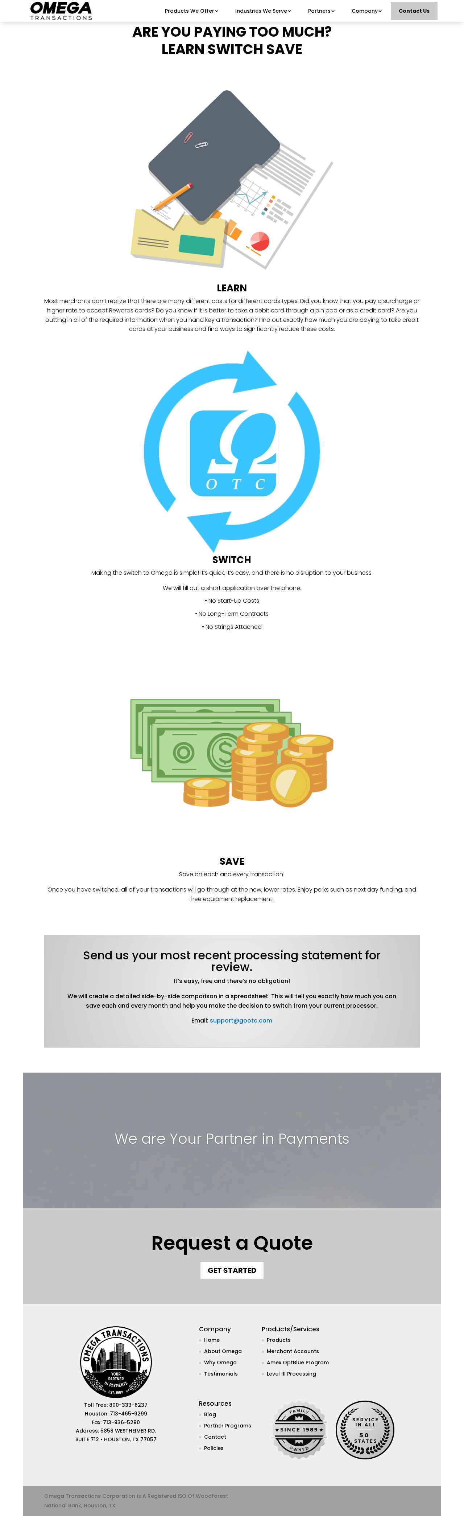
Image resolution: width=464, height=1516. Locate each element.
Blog (210, 1414)
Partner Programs (227, 1425)
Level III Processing (291, 1373)
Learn (183, 49)
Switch (235, 49)
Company (365, 11)
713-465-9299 (128, 1413)
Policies (214, 1448)
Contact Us (414, 11)
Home (212, 1340)
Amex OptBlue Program (298, 1362)
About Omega (223, 1351)
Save (284, 49)
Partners (319, 11)
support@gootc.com (241, 1020)
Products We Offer (189, 11)
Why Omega (220, 1362)
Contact (215, 1437)
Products (279, 1340)
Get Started (232, 1270)
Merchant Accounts (293, 1351)
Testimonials (221, 1373)
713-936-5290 (121, 1422)
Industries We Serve (261, 11)
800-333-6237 (128, 1405)
